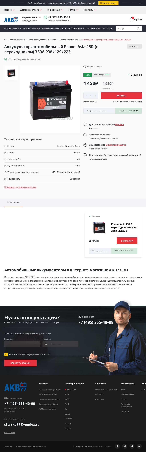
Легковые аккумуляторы (50, 389)
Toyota (68, 428)
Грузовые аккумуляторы (49, 399)
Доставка (99, 394)
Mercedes (69, 419)
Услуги (72, 10)
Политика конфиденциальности (31, 446)
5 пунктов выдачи (116, 144)
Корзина (137, 19)
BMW (67, 399)
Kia (66, 409)
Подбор (8, 10)
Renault (68, 423)
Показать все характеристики (20, 187)
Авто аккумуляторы (12, 28)
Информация (53, 10)
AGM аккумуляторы (47, 409)
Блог (123, 389)
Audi (67, 394)
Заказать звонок (20, 363)
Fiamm (53, 40)
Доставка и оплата (29, 10)
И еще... (110, 28)
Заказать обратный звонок (59, 21)
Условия (8, 446)
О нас (123, 399)
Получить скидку (108, 3)
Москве (119, 124)
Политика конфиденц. (126, 405)
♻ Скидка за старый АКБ (106, 389)
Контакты (88, 10)
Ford (67, 404)
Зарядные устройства (95, 28)
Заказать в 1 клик (128, 111)
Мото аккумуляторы (31, 28)
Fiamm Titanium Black (69, 40)
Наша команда (127, 394)
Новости (125, 411)
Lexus (67, 414)
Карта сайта (9, 432)
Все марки (70, 389)
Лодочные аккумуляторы (52, 28)
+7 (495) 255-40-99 (59, 17)
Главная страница (17, 40)
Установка (99, 399)
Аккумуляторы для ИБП (75, 28)
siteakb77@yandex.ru (21, 424)
